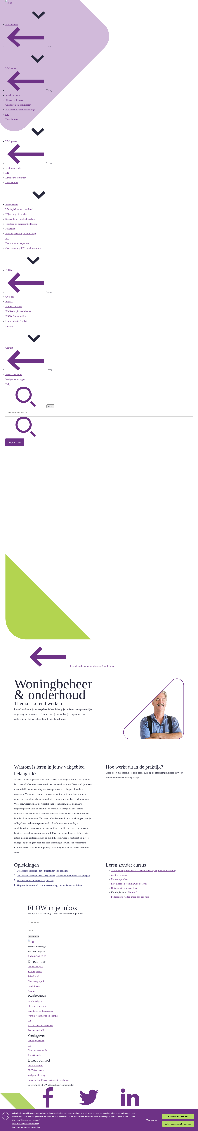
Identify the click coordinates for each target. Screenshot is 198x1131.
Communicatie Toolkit (16, 321)
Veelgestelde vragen (15, 379)
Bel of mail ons (35, 1065)
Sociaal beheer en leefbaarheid (20, 219)
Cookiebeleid (34, 1080)
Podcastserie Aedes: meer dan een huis (130, 896)
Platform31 (133, 892)
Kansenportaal (35, 971)
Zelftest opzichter (119, 879)
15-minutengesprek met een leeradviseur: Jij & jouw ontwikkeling (143, 870)
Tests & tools (11, 119)
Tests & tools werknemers (40, 1025)
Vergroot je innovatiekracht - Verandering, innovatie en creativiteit (49, 885)
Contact (9, 347)
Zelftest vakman (119, 875)
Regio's (9, 301)
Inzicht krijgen (12, 95)
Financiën (10, 228)
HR (7, 172)
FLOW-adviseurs (13, 306)
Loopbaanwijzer (35, 966)
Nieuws (9, 326)
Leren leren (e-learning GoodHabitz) (129, 883)
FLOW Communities (15, 316)
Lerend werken (77, 666)
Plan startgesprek (36, 981)
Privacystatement (50, 1080)
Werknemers (11, 24)
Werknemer (11, 68)
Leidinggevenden (13, 168)
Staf (7, 238)
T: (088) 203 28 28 (37, 956)
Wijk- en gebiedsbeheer (16, 214)
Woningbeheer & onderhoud (19, 209)
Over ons (9, 296)
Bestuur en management (17, 243)
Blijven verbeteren (14, 100)
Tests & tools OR (36, 1030)
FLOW (8, 270)
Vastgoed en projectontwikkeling (21, 223)
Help (7, 384)
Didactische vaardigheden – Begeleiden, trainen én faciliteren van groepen (53, 875)
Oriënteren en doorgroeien (18, 104)
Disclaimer (64, 1080)
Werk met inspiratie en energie (20, 109)
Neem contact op (13, 374)
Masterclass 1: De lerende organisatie (35, 880)
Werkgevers (11, 141)
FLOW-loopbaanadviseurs (18, 311)
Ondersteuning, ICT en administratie (23, 248)
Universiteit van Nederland (124, 888)
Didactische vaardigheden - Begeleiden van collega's (42, 870)
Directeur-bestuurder (15, 177)
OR (7, 114)
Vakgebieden (11, 204)
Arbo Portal (33, 976)
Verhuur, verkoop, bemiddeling (20, 233)
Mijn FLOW (15, 442)
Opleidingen (34, 986)
